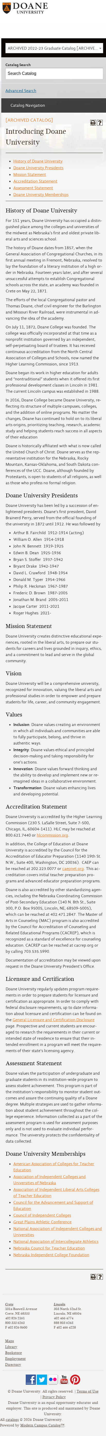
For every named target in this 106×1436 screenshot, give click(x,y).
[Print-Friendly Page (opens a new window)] (93, 122)
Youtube (64, 1379)
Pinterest (75, 1379)
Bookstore (13, 1353)
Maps (9, 1341)
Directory (13, 1364)
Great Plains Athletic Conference (42, 1222)
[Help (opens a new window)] (100, 122)
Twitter (42, 1379)
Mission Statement (29, 174)
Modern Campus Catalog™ (42, 1425)
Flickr (53, 1379)
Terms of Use (88, 1391)
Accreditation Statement (35, 181)
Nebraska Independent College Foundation (51, 1255)
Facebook (31, 1379)
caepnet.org (73, 868)
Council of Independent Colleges (42, 1215)
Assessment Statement (33, 188)
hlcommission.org (52, 835)
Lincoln (59, 1304)
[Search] (97, 73)
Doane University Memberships (40, 194)
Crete (9, 1304)
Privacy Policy (54, 1397)
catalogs (12, 1419)
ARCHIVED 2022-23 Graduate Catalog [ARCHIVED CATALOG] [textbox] (55, 48)
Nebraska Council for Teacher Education (49, 1248)
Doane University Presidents (38, 168)
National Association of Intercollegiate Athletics (55, 1241)
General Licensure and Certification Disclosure (53, 1020)
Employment (15, 1359)
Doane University (25, 10)
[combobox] (54, 48)
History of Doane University (38, 161)
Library (11, 1347)
